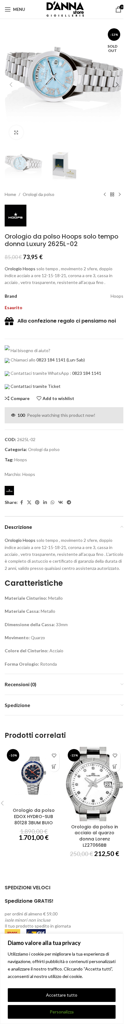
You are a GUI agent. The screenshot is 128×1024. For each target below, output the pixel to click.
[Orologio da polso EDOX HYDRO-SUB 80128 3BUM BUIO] (33, 776)
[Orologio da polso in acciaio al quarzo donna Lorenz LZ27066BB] (94, 784)
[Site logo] (64, 9)
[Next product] (119, 194)
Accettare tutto (61, 995)
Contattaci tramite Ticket (36, 386)
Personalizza (62, 1011)
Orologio (13, 268)
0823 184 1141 (51, 359)
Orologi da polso (38, 194)
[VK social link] (60, 502)
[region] (61, 978)
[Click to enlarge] (16, 132)
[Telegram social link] (69, 502)
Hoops (29, 268)
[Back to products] (112, 194)
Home (10, 194)
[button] (11, 84)
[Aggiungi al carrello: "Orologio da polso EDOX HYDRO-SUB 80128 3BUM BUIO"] (53, 766)
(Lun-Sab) (75, 359)
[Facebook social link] (21, 502)
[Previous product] (104, 194)
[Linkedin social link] (45, 502)
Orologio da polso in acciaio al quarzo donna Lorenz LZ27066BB (94, 836)
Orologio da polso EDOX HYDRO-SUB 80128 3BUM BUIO (34, 816)
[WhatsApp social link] (52, 502)
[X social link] (29, 502)
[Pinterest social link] (37, 502)
